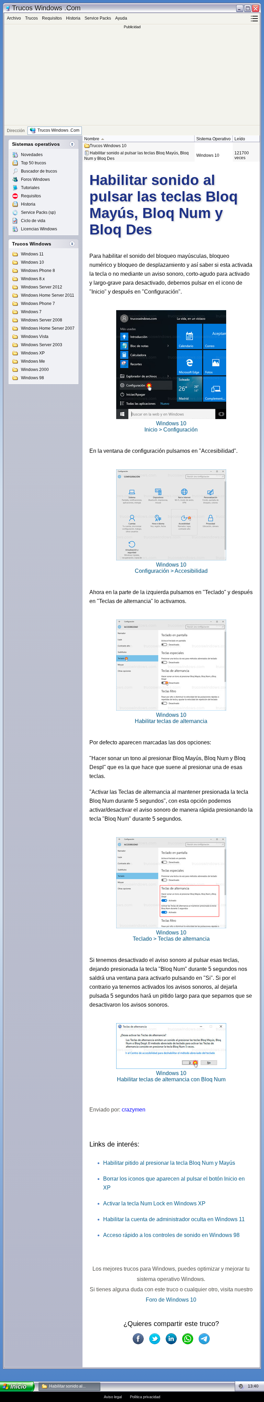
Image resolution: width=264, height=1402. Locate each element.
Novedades (32, 154)
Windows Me (33, 361)
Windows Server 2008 (41, 320)
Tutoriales (30, 187)
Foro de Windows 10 (171, 1300)
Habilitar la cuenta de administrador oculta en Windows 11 (174, 1219)
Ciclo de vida (33, 220)
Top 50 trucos (33, 163)
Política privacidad (145, 1397)
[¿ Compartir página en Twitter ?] (154, 1338)
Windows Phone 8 (38, 270)
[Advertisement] (132, 77)
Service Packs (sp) (38, 212)
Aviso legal (113, 1397)
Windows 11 (32, 254)
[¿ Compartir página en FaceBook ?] (138, 1338)
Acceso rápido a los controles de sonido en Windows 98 (171, 1235)
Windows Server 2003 (41, 344)
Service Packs (98, 18)
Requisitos (52, 18)
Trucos (31, 18)
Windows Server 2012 (41, 287)
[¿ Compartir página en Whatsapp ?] (187, 1338)
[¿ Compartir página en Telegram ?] (204, 1338)
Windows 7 (31, 311)
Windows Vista (34, 336)
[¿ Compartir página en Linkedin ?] (171, 1338)
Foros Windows (35, 179)
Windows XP (33, 353)
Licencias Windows (39, 229)
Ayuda (121, 18)
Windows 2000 (35, 369)
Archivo (14, 18)
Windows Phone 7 (38, 303)
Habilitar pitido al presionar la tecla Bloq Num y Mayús (169, 1163)
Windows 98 (32, 377)
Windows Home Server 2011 (47, 295)
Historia (73, 18)
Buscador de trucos (39, 171)
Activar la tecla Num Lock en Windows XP (154, 1203)
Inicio (18, 1386)
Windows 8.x (33, 278)
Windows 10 (32, 262)
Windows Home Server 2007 (48, 328)
